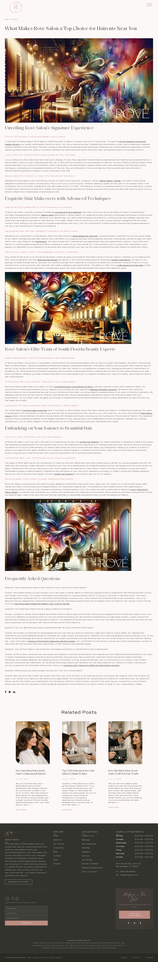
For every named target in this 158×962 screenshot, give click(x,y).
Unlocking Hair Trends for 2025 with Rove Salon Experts (91, 665)
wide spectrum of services (130, 265)
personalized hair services (85, 236)
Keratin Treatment (90, 864)
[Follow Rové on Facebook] (129, 923)
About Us (57, 840)
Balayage (86, 840)
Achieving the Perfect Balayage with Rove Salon (51, 641)
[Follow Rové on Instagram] (134, 923)
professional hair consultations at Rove (73, 387)
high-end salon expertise (35, 410)
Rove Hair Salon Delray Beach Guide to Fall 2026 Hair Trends (123, 772)
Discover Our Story (18, 882)
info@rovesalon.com (128, 875)
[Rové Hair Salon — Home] (16, 7)
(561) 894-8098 (127, 871)
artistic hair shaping (89, 442)
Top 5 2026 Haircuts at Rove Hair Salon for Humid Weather (78, 772)
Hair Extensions (89, 844)
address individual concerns (103, 389)
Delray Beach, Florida (110, 181)
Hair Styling (87, 860)
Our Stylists (58, 844)
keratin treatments (120, 260)
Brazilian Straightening (92, 868)
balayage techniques (47, 260)
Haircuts (85, 856)
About (124, 957)
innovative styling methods (68, 212)
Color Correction (89, 872)
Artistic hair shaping (63, 474)
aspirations (41, 241)
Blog (55, 852)
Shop (55, 860)
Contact (57, 856)
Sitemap (57, 864)
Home (56, 836)
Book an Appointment (134, 915)
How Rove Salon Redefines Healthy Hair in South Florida (41, 604)
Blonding (85, 848)
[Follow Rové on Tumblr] (140, 923)
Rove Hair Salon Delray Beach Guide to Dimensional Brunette (31, 772)
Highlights (86, 852)
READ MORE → (22, 810)
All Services (58, 848)
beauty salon (47, 215)
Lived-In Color (88, 836)
